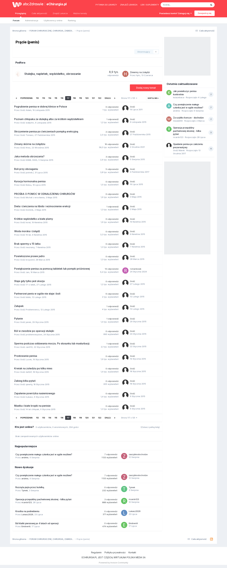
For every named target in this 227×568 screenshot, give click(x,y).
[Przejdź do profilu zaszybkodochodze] (124, 456)
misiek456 (178, 121)
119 (80, 98)
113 (43, 98)
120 (86, 98)
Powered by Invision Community (113, 562)
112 (37, 98)
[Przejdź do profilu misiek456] (169, 119)
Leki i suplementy (150, 4)
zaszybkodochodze (138, 454)
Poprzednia (26, 98)
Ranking (72, 20)
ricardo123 (26, 502)
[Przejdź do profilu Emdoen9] (124, 525)
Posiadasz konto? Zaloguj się (174, 13)
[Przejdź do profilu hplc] (125, 74)
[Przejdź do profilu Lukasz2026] (124, 513)
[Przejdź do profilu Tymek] (124, 489)
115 (56, 98)
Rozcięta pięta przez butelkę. (29, 487)
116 (62, 98)
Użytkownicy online (53, 20)
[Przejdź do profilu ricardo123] (124, 501)
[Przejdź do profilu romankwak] (125, 270)
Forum (16, 20)
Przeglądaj (20, 13)
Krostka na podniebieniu (27, 511)
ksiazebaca (178, 97)
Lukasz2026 (27, 514)
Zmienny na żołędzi (140, 72)
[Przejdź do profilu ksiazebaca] (169, 92)
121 (93, 98)
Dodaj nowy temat (146, 87)
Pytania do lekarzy (106, 4)
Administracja (31, 20)
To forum (199, 5)
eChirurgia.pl (56, 4)
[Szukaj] (211, 4)
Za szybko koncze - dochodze (188, 117)
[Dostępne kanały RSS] (211, 539)
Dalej (108, 98)
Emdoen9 (25, 526)
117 (68, 98)
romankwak (135, 269)
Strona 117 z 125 (128, 98)
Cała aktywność (39, 13)
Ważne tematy (80, 13)
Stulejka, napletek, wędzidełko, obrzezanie (52, 73)
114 (49, 98)
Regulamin (96, 552)
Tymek (24, 490)
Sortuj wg (153, 98)
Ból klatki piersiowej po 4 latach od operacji (37, 523)
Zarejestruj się (204, 13)
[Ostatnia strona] (115, 98)
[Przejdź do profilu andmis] (169, 106)
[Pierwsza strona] (16, 98)
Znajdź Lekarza (60, 13)
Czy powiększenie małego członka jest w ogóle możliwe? (43, 454)
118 (74, 98)
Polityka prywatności (115, 552)
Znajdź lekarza (128, 4)
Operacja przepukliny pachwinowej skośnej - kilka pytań (43, 499)
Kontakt (132, 552)
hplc (138, 75)
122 (99, 98)
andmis (24, 457)
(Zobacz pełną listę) (150, 427)
